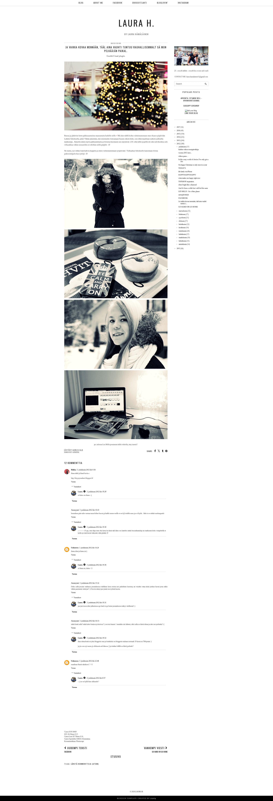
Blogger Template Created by (136, 798)
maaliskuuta (183, 238)
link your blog (191, 113)
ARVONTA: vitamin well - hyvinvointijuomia (191, 99)
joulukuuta (182, 147)
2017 (178, 127)
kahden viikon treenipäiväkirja (188, 150)
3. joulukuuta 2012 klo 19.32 (96, 638)
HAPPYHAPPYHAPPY (187, 175)
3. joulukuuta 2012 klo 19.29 (96, 492)
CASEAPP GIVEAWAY (191, 105)
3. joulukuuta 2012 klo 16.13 (89, 621)
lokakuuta (182, 214)
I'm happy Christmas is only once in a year (192, 165)
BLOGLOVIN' (162, 2)
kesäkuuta (182, 228)
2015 (178, 134)
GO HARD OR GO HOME (188, 207)
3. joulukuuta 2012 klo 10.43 (89, 510)
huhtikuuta (182, 234)
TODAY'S (182, 168)
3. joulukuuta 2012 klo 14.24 (89, 548)
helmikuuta (182, 241)
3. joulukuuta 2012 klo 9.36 (86, 470)
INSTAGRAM (183, 2)
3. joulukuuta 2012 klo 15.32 (89, 583)
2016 (178, 130)
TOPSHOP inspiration (186, 182)
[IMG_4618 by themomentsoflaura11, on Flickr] (115, 368)
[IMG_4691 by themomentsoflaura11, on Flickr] (115, 130)
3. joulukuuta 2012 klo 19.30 (96, 527)
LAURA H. (136, 22)
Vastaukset (77, 487)
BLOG (81, 2)
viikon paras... (183, 156)
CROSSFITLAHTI (139, 2)
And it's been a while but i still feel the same (193, 188)
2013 (178, 140)
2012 (178, 144)
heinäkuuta (182, 224)
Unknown (74, 548)
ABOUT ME (98, 2)
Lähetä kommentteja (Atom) (85, 764)
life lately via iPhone (185, 172)
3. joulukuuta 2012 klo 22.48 (89, 661)
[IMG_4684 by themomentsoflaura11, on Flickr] (115, 227)
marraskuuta (183, 211)
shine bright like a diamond (187, 185)
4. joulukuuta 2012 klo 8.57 (96, 678)
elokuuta (181, 221)
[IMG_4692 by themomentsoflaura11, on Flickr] (115, 298)
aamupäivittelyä (183, 195)
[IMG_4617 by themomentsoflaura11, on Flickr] (115, 438)
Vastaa (73, 482)
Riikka (73, 470)
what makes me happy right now (189, 178)
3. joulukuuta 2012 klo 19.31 (96, 603)
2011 (178, 248)
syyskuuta (182, 218)
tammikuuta (183, 244)
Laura (80, 492)
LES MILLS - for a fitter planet (188, 191)
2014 (178, 137)
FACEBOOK (117, 2)
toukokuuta (182, 231)
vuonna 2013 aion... (185, 153)
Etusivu (116, 756)
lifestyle (76, 452)
